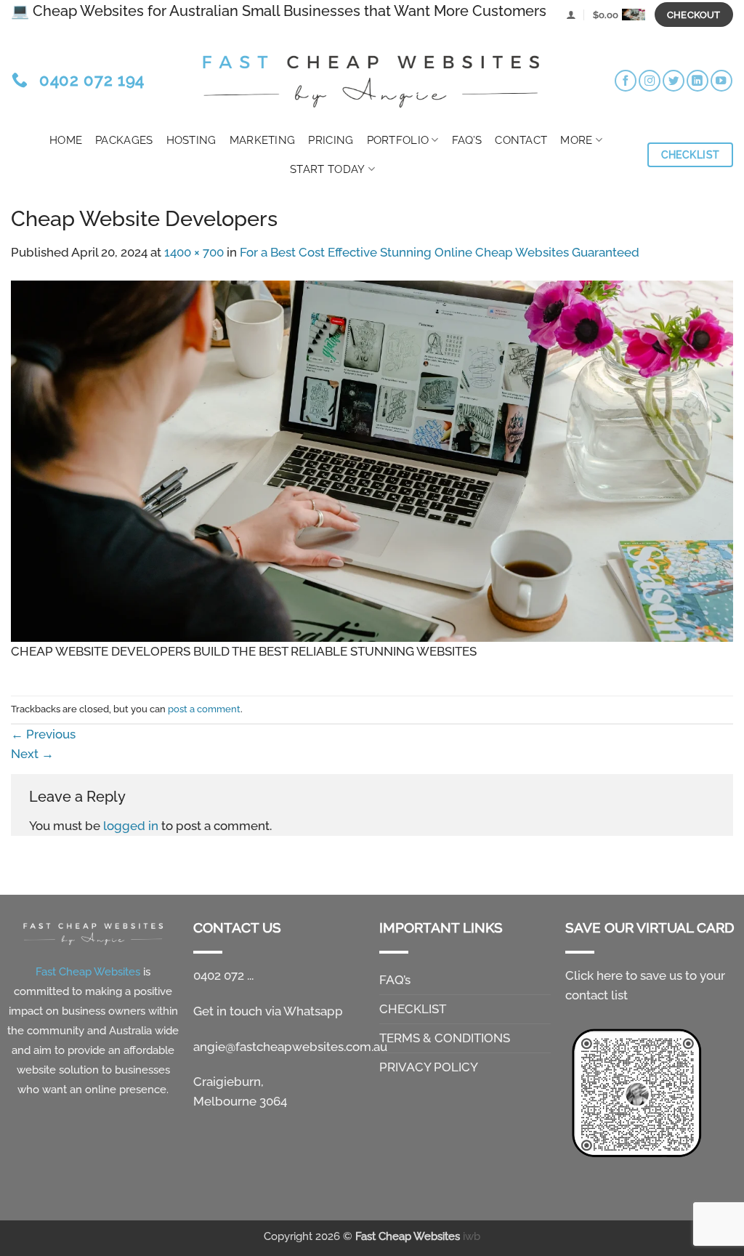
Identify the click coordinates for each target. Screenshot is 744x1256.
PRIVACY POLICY (428, 1067)
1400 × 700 (194, 252)
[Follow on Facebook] (625, 81)
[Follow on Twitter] (673, 81)
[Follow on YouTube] (721, 81)
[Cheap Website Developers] (372, 460)
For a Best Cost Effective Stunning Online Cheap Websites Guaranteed (439, 252)
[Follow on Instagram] (649, 81)
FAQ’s (467, 140)
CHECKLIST (412, 1009)
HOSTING (191, 140)
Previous (43, 734)
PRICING (330, 140)
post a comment (204, 708)
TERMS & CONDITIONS (444, 1038)
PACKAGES (124, 140)
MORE (576, 140)
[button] (570, 14)
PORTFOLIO (398, 140)
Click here (594, 975)
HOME (65, 140)
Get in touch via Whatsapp (268, 1011)
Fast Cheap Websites (407, 1236)
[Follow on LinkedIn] (697, 81)
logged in (130, 825)
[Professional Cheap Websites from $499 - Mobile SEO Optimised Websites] (372, 77)
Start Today (327, 169)
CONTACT (521, 140)
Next (32, 753)
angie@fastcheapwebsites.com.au (290, 1046)
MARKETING (263, 140)
